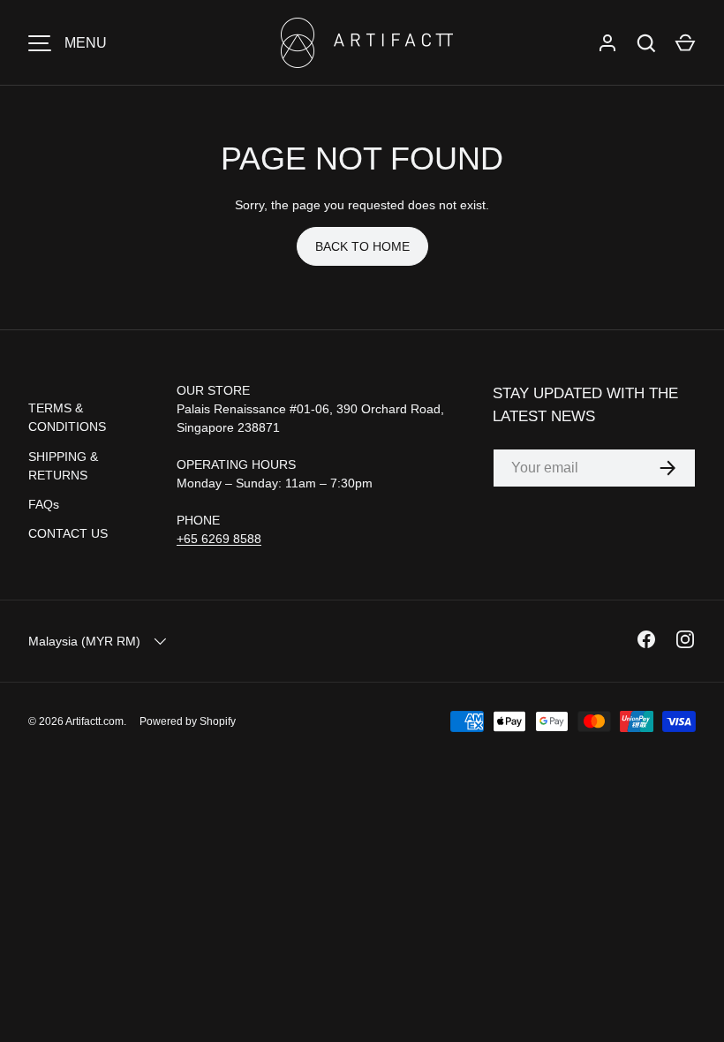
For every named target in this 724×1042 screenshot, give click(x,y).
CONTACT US (68, 533)
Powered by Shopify (188, 721)
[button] (685, 43)
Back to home (362, 246)
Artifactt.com (94, 721)
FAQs (43, 504)
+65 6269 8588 (219, 539)
